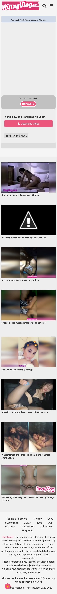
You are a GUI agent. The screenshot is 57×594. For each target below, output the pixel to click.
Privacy (37, 518)
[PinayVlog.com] (21, 6)
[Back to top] (51, 587)
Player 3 (30, 103)
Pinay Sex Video (17, 135)
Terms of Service (16, 518)
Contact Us (27, 526)
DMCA (27, 522)
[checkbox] (8, 586)
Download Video (29, 123)
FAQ (39, 522)
